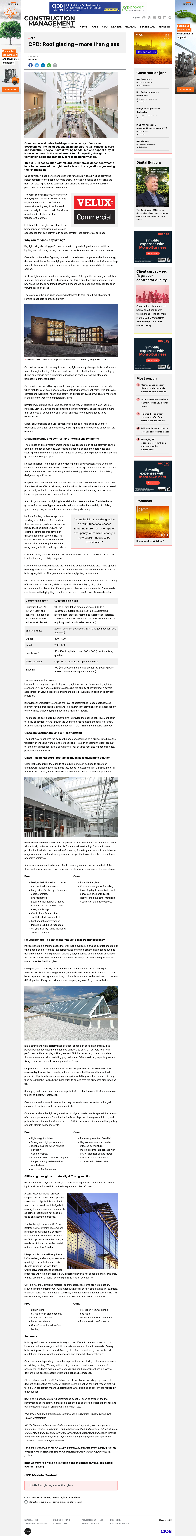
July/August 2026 (149, 210)
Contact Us (60, 1523)
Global (130, 26)
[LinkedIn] (164, 17)
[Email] (149, 17)
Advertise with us (92, 1520)
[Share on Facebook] (30, 65)
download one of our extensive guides (63, 1451)
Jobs (94, 26)
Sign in (136, 17)
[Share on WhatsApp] (49, 65)
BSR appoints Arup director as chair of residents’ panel (155, 430)
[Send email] (55, 65)
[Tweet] (37, 65)
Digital (116, 26)
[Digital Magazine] (154, 17)
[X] (159, 17)
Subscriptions (61, 1520)
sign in (74, 1497)
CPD (105, 26)
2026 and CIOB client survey (150, 321)
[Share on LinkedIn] (43, 65)
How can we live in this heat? (150, 541)
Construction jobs (151, 73)
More (162, 26)
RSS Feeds (115, 1520)
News (83, 26)
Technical (147, 26)
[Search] (170, 17)
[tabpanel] (71, 770)
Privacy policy (90, 1523)
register (64, 1497)
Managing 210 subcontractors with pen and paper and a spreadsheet (153, 444)
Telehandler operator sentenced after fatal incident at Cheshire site (153, 417)
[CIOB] (135, 1531)
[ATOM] (61, 1531)
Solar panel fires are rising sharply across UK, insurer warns (154, 402)
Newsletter (31, 1520)
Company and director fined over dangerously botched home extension (154, 388)
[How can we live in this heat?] (152, 522)
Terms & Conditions (35, 1523)
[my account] (143, 17)
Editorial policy (119, 1523)
